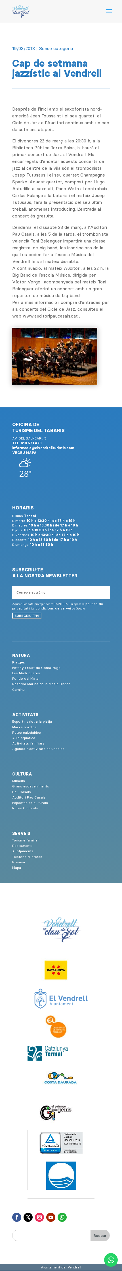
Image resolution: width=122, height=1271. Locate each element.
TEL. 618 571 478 (27, 443)
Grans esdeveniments (30, 786)
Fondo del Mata (25, 678)
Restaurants (22, 845)
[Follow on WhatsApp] (62, 1217)
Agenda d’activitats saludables (38, 749)
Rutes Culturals (25, 808)
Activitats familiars (28, 743)
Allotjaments (22, 851)
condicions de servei (53, 608)
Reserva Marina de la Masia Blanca (41, 684)
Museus (18, 781)
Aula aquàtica (23, 738)
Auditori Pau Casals (29, 797)
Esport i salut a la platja (32, 721)
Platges (18, 662)
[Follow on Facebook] (16, 1217)
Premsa (18, 862)
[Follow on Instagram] (39, 1217)
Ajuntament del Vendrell (61, 1267)
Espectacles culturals (30, 803)
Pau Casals (21, 792)
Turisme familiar (25, 840)
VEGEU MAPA (24, 453)
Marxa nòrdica (24, 727)
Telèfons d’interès (27, 857)
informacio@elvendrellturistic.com (43, 448)
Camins (18, 689)
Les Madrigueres (26, 673)
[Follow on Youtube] (50, 1217)
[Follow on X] (28, 1217)
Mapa (16, 867)
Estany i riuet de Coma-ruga (36, 667)
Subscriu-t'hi (26, 615)
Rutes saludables (26, 732)
